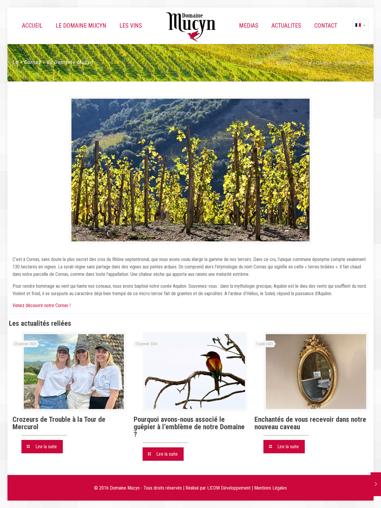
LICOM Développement (229, 488)
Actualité (284, 63)
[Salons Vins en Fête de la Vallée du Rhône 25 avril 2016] (376, 484)
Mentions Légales (270, 488)
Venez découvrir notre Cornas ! (42, 305)
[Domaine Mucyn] (190, 26)
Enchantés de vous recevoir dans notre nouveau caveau (310, 423)
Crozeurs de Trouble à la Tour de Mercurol (59, 423)
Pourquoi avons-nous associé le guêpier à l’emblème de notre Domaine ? (189, 426)
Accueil (256, 63)
